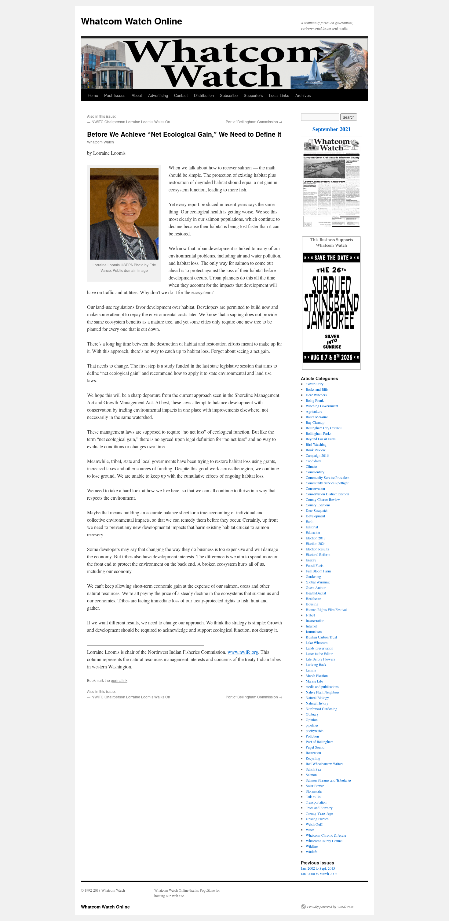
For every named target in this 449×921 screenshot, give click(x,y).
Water (310, 829)
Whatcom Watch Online (131, 20)
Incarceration (315, 620)
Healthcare (313, 598)
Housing (312, 603)
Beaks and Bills (317, 389)
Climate (311, 466)
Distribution (204, 95)
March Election (317, 675)
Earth (309, 521)
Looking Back (316, 664)
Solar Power (315, 785)
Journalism (314, 631)
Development (315, 515)
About (137, 95)
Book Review (316, 449)
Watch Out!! (314, 824)
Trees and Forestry (319, 807)
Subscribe (229, 95)
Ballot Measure (317, 416)
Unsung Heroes (317, 818)
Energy (311, 559)
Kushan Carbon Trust (321, 636)
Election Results (317, 548)
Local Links (279, 95)
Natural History (317, 703)
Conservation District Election (327, 493)
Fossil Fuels (314, 565)
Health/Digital (316, 592)
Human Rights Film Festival (326, 609)
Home (93, 95)
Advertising (158, 95)
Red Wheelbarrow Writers (324, 763)
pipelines (312, 725)
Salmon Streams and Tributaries (329, 780)
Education (313, 532)
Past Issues (115, 95)
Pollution (312, 736)
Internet (311, 625)
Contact (181, 95)
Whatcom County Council (324, 840)
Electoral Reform (318, 554)
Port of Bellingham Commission (252, 121)
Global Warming (318, 581)
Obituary (312, 714)
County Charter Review (323, 499)
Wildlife (311, 851)
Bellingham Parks (318, 433)
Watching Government (322, 405)
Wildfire (312, 846)
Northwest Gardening (321, 708)
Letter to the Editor (319, 653)
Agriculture (314, 411)
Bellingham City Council (323, 427)
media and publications (322, 686)
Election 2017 (316, 537)
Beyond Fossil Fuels (321, 438)
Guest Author (316, 587)
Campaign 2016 (317, 455)
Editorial (312, 526)
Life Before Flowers (320, 659)
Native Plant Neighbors (323, 692)
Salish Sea (313, 769)
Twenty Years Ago (319, 813)
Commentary (315, 471)
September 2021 (331, 129)
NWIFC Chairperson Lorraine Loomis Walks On (131, 121)
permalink (119, 680)
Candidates (314, 460)
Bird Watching (316, 444)
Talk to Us (313, 796)
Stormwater (314, 791)
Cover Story (314, 383)
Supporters (253, 95)
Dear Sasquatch (317, 510)
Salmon (311, 774)
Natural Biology (317, 697)
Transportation (316, 802)
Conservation (315, 488)
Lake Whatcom (316, 642)
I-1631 (311, 614)
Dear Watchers (316, 394)
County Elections (318, 504)
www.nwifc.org (243, 652)
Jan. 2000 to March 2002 (319, 873)
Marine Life (314, 681)
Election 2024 (316, 543)
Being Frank (315, 400)
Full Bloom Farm (318, 570)
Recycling (313, 758)
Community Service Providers (327, 477)
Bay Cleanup (315, 422)
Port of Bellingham (319, 741)
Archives (303, 95)
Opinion (312, 719)
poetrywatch (314, 730)
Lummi (311, 670)
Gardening (313, 576)
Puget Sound (315, 747)
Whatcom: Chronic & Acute (326, 835)
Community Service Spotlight (327, 482)
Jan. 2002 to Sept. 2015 (318, 868)
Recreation (313, 752)
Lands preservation (319, 647)
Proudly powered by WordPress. (330, 906)
